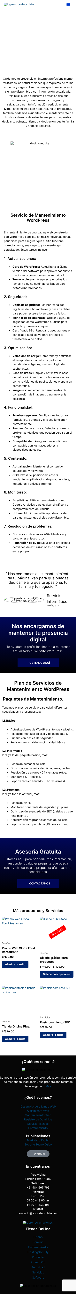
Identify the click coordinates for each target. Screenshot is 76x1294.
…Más (47, 1086)
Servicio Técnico (38, 1124)
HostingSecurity (38, 1252)
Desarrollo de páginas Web (38, 1106)
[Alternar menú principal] (68, 4)
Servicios (38, 1272)
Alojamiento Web (38, 1111)
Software (38, 1277)
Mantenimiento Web (38, 1115)
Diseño (38, 1237)
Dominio (38, 1242)
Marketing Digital (38, 1140)
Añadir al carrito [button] (15, 964)
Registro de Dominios (38, 1119)
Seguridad (38, 1267)
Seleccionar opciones (56, 974)
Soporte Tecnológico (38, 1144)
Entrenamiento (38, 1128)
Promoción (38, 1262)
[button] (38, 1153)
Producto (38, 1257)
